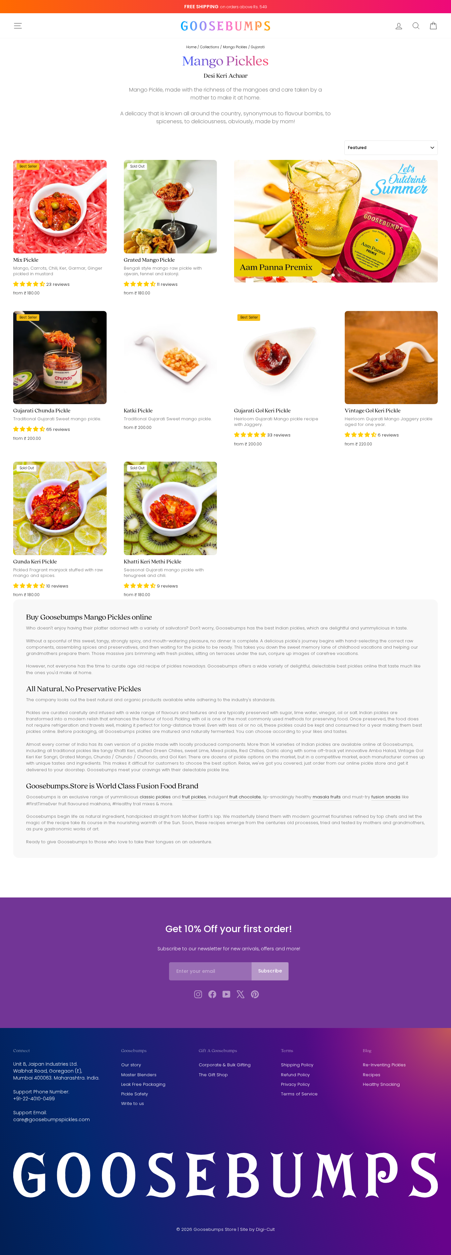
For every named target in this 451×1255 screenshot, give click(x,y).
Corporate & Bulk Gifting (225, 1065)
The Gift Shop (213, 1075)
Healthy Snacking (381, 1084)
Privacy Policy (295, 1084)
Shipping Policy (297, 1065)
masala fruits (327, 797)
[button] (29, 284)
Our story (131, 1065)
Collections (209, 47)
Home (191, 47)
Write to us (132, 1103)
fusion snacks (385, 797)
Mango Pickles (235, 47)
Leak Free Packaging (143, 1084)
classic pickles (155, 797)
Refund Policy (295, 1075)
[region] (336, 221)
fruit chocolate (245, 797)
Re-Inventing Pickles (384, 1065)
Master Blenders (138, 1075)
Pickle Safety (134, 1094)
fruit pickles (194, 797)
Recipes (371, 1075)
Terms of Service (299, 1094)
